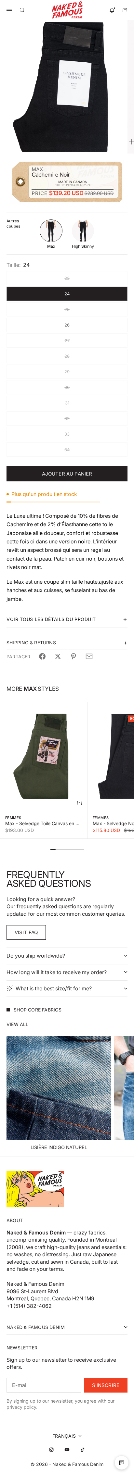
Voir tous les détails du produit (51, 619)
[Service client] (121, 1463)
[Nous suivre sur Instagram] (51, 1449)
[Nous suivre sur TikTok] (82, 1449)
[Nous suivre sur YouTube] (67, 1449)
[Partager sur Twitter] (58, 656)
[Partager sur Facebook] (42, 656)
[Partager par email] (89, 656)
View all (18, 1024)
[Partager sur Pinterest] (73, 656)
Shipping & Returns (31, 642)
